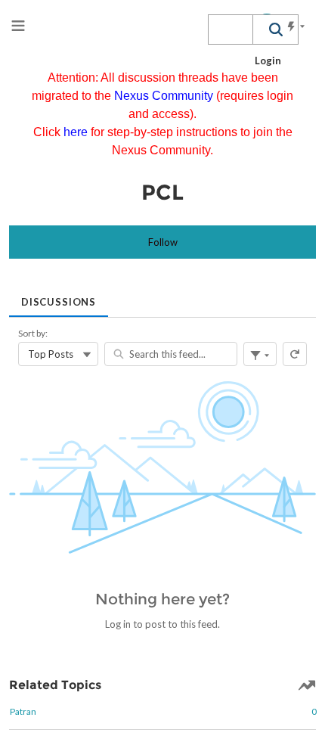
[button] (275, 29)
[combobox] (230, 29)
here (77, 132)
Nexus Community (165, 95)
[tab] (58, 297)
